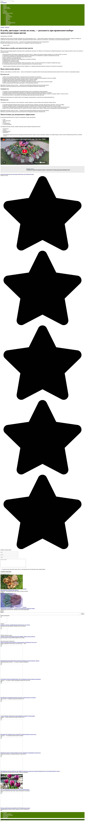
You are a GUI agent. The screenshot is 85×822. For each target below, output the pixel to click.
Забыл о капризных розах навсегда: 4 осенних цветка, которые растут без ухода (19, 642)
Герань (7, 14)
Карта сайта (6, 816)
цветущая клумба (16, 174)
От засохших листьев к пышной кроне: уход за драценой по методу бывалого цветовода (21, 679)
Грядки (4, 5)
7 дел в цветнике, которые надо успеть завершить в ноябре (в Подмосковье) (18, 716)
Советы (5, 10)
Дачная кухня (6, 7)
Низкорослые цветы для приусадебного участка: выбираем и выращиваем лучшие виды (21, 752)
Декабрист (8, 15)
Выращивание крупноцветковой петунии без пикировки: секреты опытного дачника (20, 660)
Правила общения (7, 813)
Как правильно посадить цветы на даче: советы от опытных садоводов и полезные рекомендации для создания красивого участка (30, 771)
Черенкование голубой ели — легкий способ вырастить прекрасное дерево (18, 608)
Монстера (8, 21)
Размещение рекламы (8, 815)
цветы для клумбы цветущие (27, 174)
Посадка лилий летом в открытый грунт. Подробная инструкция (15, 808)
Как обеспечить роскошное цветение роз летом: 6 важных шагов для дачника (18, 697)
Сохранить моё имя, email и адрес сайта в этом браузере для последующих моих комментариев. (23, 569)
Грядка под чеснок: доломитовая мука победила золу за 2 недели (15, 624)
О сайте (5, 812)
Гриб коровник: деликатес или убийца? (9, 590)
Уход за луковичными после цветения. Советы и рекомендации (15, 789)
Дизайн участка (6, 8)
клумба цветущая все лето (6, 174)
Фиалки (7, 25)
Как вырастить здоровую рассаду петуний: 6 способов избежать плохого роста (18, 734)
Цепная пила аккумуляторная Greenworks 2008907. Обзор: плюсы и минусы (18, 636)
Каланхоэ (8, 19)
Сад (4, 9)
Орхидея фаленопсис (10, 22)
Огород (5, 4)
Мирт (7, 20)
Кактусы (8, 17)
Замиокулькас (9, 16)
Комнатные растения (8, 13)
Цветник (5, 11)
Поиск (2, 612)
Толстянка (8, 23)
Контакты (5, 817)
